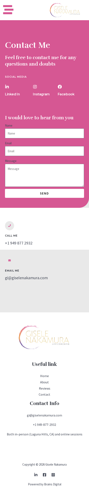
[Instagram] (53, 475)
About (44, 382)
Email (8, 143)
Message (11, 161)
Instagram (41, 94)
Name (8, 125)
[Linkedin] (36, 475)
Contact (44, 394)
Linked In (12, 94)
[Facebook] (44, 475)
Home (44, 376)
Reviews (44, 388)
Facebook (66, 94)
